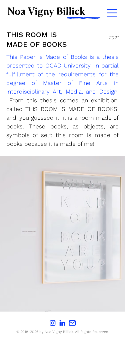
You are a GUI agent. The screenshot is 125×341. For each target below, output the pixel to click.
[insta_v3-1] (53, 323)
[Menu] (112, 13)
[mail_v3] (72, 323)
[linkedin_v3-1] (62, 323)
